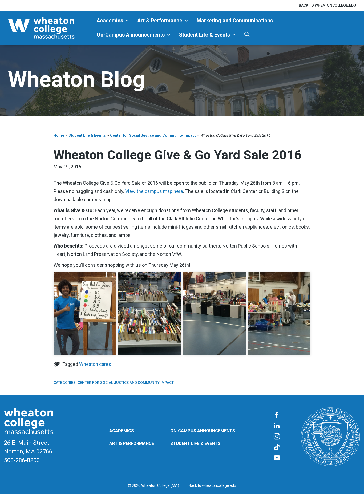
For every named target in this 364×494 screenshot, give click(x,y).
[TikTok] (277, 447)
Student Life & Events (204, 35)
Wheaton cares (95, 364)
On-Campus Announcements (131, 35)
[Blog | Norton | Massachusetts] (50, 28)
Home (59, 135)
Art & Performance (159, 21)
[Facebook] (277, 415)
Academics (110, 21)
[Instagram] (277, 436)
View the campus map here (154, 191)
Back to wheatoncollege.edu (327, 5)
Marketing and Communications (235, 21)
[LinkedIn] (277, 426)
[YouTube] (277, 458)
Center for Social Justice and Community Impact (153, 135)
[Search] (247, 34)
